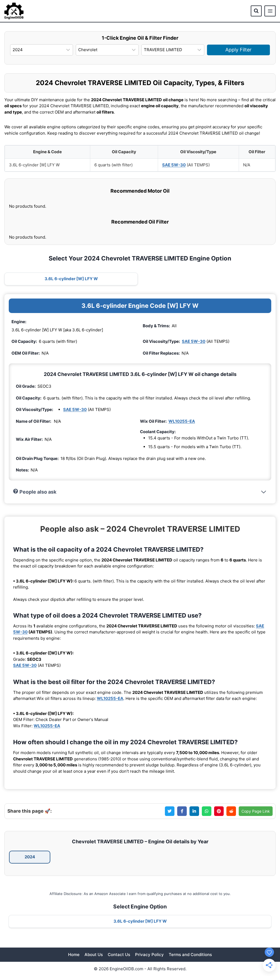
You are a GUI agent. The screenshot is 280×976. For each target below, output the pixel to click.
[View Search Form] (256, 10)
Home (74, 954)
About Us (93, 954)
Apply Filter (238, 50)
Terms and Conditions (190, 954)
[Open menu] (270, 11)
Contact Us (119, 954)
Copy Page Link (255, 811)
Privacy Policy (149, 954)
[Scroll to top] (267, 941)
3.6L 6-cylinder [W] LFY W (71, 278)
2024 (30, 856)
